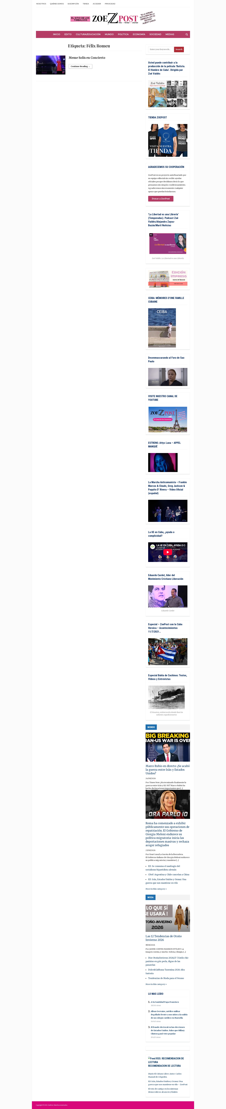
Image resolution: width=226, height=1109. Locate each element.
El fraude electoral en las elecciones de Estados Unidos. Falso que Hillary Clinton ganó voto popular (168, 1030)
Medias (170, 34)
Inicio (56, 34)
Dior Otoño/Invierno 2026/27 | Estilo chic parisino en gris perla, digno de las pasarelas (167, 961)
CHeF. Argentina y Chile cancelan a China (168, 874)
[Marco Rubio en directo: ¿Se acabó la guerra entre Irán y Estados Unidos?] (168, 748)
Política (123, 34)
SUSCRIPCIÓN (73, 4)
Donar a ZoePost (161, 198)
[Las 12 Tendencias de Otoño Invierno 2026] (168, 918)
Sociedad (155, 34)
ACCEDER (97, 4)
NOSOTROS (41, 4)
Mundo (109, 34)
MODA (151, 897)
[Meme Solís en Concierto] (50, 66)
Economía (139, 34)
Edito (68, 34)
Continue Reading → (80, 66)
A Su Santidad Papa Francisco (165, 1002)
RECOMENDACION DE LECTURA (164, 1065)
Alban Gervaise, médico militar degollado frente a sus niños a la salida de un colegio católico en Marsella (169, 1014)
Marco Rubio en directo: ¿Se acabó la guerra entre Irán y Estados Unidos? (168, 769)
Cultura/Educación (88, 34)
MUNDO (151, 727)
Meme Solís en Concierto (87, 58)
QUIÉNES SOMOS (57, 4)
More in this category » (156, 889)
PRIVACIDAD (110, 4)
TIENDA (86, 4)
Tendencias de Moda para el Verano (166, 978)
